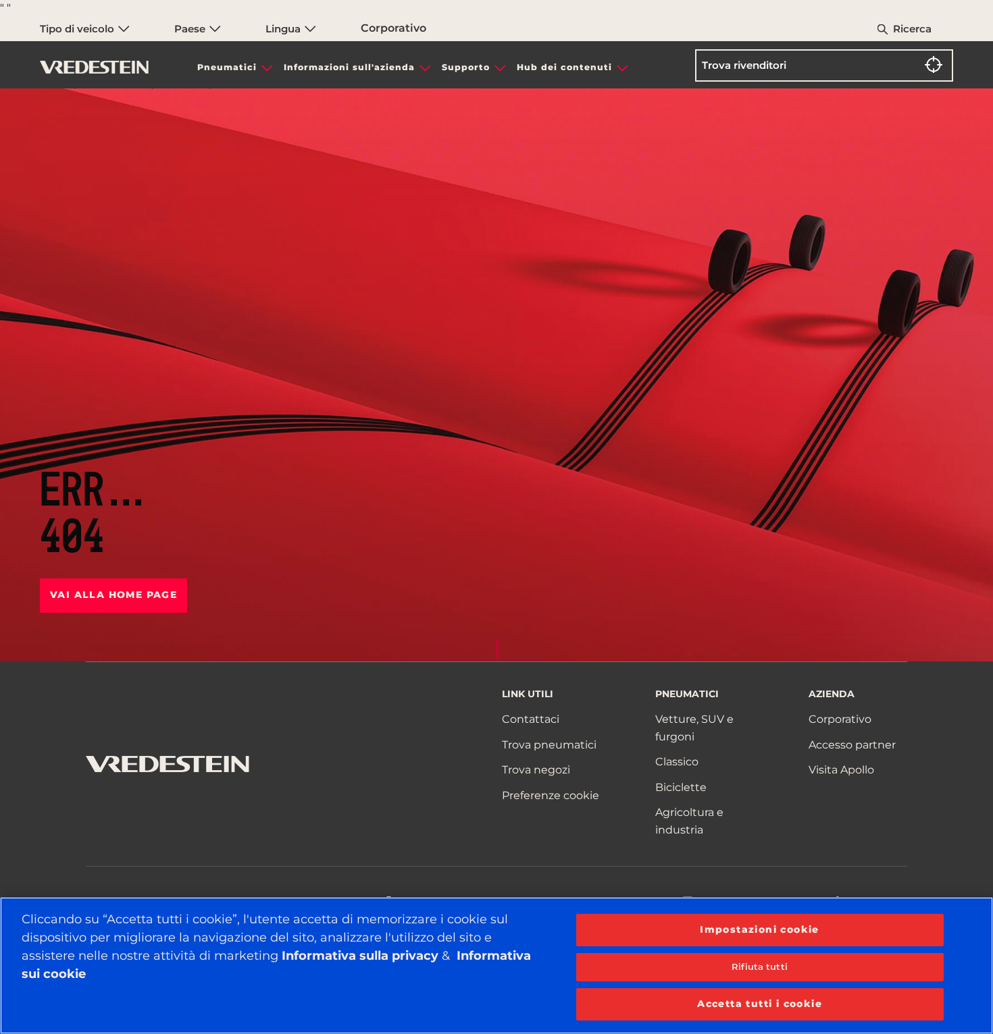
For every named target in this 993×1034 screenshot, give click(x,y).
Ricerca (912, 28)
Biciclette (681, 787)
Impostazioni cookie (759, 929)
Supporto (466, 67)
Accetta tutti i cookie (759, 1004)
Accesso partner (852, 744)
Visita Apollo (841, 769)
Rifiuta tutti (760, 966)
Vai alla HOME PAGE (113, 595)
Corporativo (393, 28)
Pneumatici (227, 67)
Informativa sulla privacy (360, 955)
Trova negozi (536, 769)
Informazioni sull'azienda (349, 67)
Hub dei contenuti (564, 67)
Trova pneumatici (549, 744)
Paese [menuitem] (191, 28)
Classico (676, 761)
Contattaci (530, 719)
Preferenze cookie (550, 795)
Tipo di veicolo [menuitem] (78, 28)
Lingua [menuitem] (284, 28)
